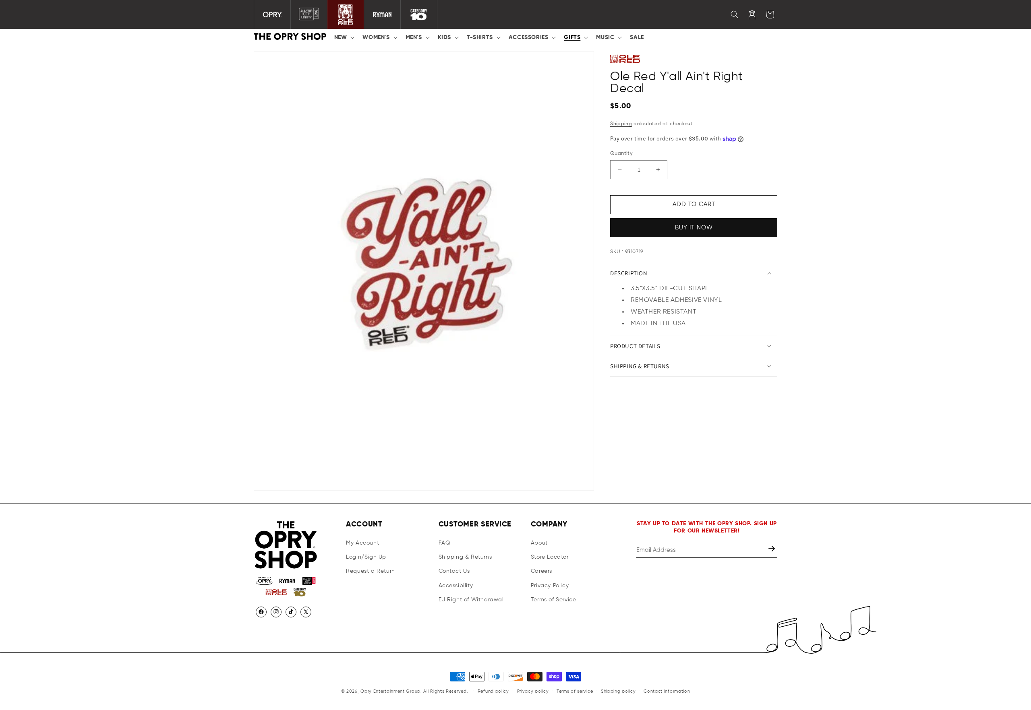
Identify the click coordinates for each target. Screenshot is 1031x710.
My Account (362, 543)
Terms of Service (553, 600)
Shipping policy (618, 691)
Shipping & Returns (465, 557)
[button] (343, 37)
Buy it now (694, 227)
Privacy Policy (550, 585)
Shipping (621, 123)
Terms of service (575, 691)
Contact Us (454, 571)
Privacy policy (533, 691)
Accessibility (456, 585)
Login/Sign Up (366, 557)
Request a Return (370, 571)
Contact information (667, 691)
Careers (541, 571)
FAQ (444, 543)
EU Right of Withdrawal (471, 600)
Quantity (621, 153)
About (539, 543)
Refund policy (493, 691)
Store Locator (550, 557)
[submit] (772, 550)
